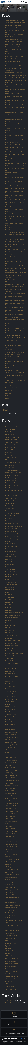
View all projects (7, 425)
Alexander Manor (10, 564)
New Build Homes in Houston (14, 117)
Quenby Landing (10, 590)
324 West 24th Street (11, 844)
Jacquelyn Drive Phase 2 (12, 745)
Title (6, 414)
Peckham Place (9, 518)
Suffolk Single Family (11, 544)
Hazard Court (9, 719)
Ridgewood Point (10, 602)
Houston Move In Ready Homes (14, 216)
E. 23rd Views (9, 521)
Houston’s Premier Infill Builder (14, 152)
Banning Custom (10, 969)
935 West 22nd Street (11, 785)
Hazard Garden (10, 712)
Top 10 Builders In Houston (13, 350)
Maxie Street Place (10, 506)
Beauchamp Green (10, 742)
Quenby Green (9, 503)
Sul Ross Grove (9, 467)
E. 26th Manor (9, 501)
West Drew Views (10, 556)
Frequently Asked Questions (13, 388)
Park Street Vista (10, 592)
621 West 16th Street (11, 821)
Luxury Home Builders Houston (14, 300)
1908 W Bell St (9, 836)
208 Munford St (9, 790)
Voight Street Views (11, 572)
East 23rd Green (10, 709)
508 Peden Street (10, 951)
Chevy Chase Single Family (13, 473)
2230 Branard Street (11, 841)
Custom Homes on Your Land (14, 186)
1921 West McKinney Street (13, 920)
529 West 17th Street (11, 895)
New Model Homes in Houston (14, 25)
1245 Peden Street (10, 923)
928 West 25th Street (11, 768)
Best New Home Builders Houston (15, 343)
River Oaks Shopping (11, 958)
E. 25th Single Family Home (13, 526)
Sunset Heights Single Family (14, 462)
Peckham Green (10, 623)
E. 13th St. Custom (10, 913)
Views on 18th (9, 658)
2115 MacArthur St (11, 928)
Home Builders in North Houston (15, 56)
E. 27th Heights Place (11, 574)
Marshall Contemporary (12, 643)
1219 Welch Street (10, 989)
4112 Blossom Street (11, 775)
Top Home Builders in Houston (14, 375)
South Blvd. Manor (10, 452)
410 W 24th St (9, 849)
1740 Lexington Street (11, 808)
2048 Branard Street (11, 846)
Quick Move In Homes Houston (14, 239)
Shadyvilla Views (10, 696)
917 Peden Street (10, 902)
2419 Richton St (10, 813)
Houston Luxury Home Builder (14, 307)
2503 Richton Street (11, 831)
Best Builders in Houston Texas (14, 328)
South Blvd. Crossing (11, 447)
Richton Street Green (11, 516)
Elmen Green (9, 648)
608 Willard (8, 752)
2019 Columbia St (10, 872)
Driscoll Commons (10, 668)
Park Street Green (10, 671)
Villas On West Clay (11, 635)
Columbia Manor (10, 630)
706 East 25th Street (11, 796)
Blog (6, 395)
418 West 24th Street (11, 829)
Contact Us (8, 390)
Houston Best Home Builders (13, 378)
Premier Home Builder (12, 142)
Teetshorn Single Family (12, 437)
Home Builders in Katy (12, 93)
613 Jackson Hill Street (12, 930)
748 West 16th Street (11, 760)
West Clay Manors (10, 569)
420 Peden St (9, 783)
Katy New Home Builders (12, 59)
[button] (24, 2)
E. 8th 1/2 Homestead (11, 485)
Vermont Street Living (11, 663)
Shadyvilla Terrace (11, 694)
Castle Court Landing (11, 539)
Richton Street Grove (11, 523)
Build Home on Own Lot (12, 241)
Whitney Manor (9, 554)
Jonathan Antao (10, 1000)
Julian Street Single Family (13, 513)
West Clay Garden (10, 740)
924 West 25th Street (11, 839)
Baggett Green (9, 587)
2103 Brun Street (10, 941)
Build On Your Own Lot (12, 317)
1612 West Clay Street (12, 859)
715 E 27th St (9, 818)
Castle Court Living (11, 498)
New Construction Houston (13, 110)
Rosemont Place (10, 673)
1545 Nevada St (10, 885)
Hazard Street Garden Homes (14, 612)
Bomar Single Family (11, 455)
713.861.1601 (14, 1016)
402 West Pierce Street (12, 925)
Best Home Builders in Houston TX (15, 338)
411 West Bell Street (11, 862)
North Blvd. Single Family (12, 615)
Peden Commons (10, 666)
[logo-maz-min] (6, 2)
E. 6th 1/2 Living (10, 541)
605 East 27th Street (11, 798)
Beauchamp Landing (11, 531)
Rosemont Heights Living (12, 445)
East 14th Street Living (12, 595)
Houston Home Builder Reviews (14, 28)
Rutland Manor (9, 432)
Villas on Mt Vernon (11, 656)
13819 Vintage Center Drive (13, 874)
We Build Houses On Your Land (14, 232)
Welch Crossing (10, 707)
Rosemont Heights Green (12, 640)
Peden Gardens (10, 579)
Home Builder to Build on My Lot (15, 252)
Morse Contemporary (11, 617)
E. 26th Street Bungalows (12, 699)
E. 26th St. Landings (11, 495)
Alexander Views (10, 679)
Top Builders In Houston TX (13, 340)
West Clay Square (10, 633)
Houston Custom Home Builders (14, 107)
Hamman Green (10, 722)
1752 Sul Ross (9, 956)
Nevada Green (9, 465)
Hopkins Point (9, 559)
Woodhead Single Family (12, 470)
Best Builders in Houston (12, 370)
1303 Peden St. (9, 900)
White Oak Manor (10, 628)
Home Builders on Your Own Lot (14, 284)
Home (7, 398)
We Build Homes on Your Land (14, 247)
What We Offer (9, 383)
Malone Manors (10, 549)
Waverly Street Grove (11, 460)
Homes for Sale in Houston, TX (14, 78)
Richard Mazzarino (10, 1003)
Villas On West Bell (11, 584)
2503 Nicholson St (10, 880)
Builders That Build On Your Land (15, 266)
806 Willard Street (10, 943)
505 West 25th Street (11, 877)
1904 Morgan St (10, 887)
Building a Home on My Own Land (15, 249)
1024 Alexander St (10, 806)
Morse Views (9, 605)
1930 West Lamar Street (12, 905)
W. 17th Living (9, 577)
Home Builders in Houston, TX (14, 105)
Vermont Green (10, 508)
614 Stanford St (10, 864)
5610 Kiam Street (10, 763)
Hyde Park (8, 946)
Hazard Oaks (9, 610)
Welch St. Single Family (12, 457)
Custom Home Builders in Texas (14, 20)
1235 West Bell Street (11, 811)
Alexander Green (10, 691)
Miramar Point (9, 434)
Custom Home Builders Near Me (15, 39)
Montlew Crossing (10, 478)
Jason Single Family (11, 429)
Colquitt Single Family (12, 582)
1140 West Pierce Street (12, 938)
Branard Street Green (11, 475)
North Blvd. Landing (11, 450)
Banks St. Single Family (12, 536)
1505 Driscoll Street (11, 979)
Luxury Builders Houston (12, 214)
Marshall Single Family (12, 546)
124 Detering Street (11, 773)
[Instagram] (24, 1038)
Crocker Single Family (11, 534)
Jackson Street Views (11, 701)
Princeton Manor (10, 651)
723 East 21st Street (11, 770)
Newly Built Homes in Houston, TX (15, 75)
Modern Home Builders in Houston (15, 207)
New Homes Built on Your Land (14, 244)
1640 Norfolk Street (11, 857)
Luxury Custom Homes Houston (14, 188)
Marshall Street (9, 981)
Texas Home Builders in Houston (15, 22)
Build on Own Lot (10, 254)
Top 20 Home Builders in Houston (15, 380)
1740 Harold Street (11, 936)
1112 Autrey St (9, 765)
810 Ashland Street (11, 908)
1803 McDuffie (9, 986)
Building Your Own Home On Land (15, 163)
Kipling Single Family (11, 528)
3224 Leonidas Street (11, 834)
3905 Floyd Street (10, 824)
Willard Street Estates (11, 737)
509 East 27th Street (11, 854)
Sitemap (15, 1043)
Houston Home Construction (13, 44)
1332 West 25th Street (12, 780)
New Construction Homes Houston (15, 133)
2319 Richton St (10, 882)
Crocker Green (9, 681)
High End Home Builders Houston (15, 166)
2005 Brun (8, 750)
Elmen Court (9, 511)
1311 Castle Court (10, 915)
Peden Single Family (11, 439)
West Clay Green (10, 686)
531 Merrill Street (10, 793)
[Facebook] (21, 1038)
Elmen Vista (8, 638)
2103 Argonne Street (11, 890)
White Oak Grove (10, 714)
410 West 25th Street (11, 778)
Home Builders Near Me (12, 47)
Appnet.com (10, 1043)
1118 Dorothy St (10, 826)
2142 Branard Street (11, 984)
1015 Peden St (9, 910)
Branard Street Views (11, 480)
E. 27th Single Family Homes (13, 490)
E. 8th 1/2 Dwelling (11, 488)
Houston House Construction (13, 41)
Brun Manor (8, 607)
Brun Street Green (10, 493)
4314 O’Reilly (9, 801)
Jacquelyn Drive (10, 747)
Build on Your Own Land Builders (15, 293)
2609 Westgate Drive (11, 803)
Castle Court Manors (11, 442)
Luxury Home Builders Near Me (14, 145)
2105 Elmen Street (10, 757)
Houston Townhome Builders (13, 66)
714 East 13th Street (11, 971)
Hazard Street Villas (11, 732)
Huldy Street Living (11, 551)
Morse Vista (8, 620)
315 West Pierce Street (12, 976)
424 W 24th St (9, 852)
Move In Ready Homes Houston (14, 314)
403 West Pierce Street (12, 869)
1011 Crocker (9, 974)
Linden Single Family (11, 427)
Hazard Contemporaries (12, 676)
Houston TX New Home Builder (14, 140)
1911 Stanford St (10, 892)
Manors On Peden (10, 661)
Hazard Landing (10, 729)
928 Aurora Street (10, 816)
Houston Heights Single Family (14, 653)
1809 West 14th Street (12, 897)
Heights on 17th (10, 724)
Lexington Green (10, 625)
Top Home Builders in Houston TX (15, 335)
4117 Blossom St (10, 788)
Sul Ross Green (9, 597)
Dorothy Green (9, 689)
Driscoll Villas (9, 727)
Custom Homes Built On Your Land (15, 273)
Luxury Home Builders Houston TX (15, 200)
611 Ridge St (9, 867)
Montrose (8, 948)
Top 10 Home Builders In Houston (15, 373)
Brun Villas (8, 704)
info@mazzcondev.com (14, 1025)
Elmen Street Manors (11, 717)
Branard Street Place (11, 483)
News (5, 409)
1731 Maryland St (10, 918)
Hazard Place (9, 684)
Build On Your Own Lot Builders (14, 286)
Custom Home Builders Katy (13, 73)
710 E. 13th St (9, 933)
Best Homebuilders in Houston (14, 54)
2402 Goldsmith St (10, 755)
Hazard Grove (9, 600)
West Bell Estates (10, 735)
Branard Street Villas (11, 645)
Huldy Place (9, 562)
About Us (8, 393)
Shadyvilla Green (10, 567)
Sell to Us (8, 385)
